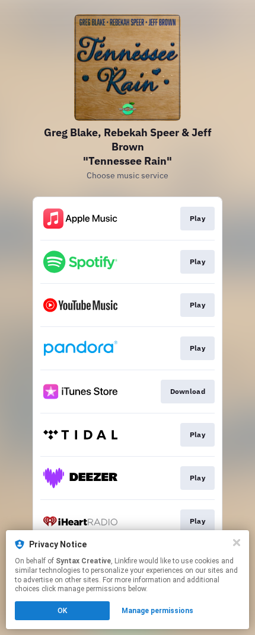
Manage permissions (157, 611)
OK (62, 611)
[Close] (236, 542)
